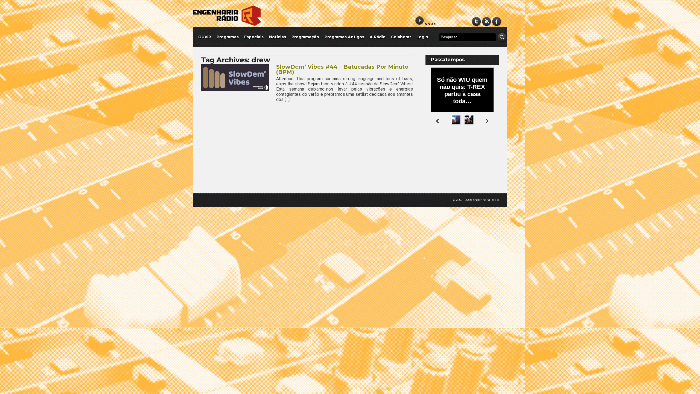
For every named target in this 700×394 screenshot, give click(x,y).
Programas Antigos (344, 37)
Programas (228, 37)
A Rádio (378, 37)
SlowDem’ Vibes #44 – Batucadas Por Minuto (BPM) (342, 69)
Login (422, 37)
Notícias (277, 37)
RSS (487, 21)
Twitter (476, 21)
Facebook (497, 21)
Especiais (254, 37)
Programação (305, 37)
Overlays (491, 146)
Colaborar (401, 37)
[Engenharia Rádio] (227, 25)
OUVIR (204, 37)
